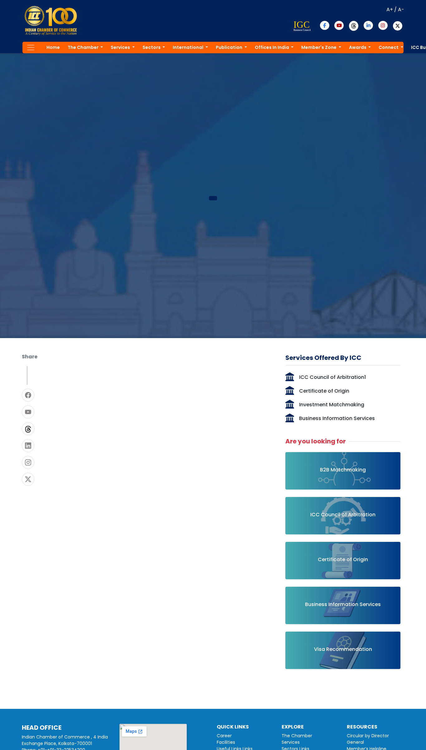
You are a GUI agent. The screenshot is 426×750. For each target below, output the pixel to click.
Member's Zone (319, 47)
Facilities (226, 742)
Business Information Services (337, 418)
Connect (389, 47)
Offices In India (272, 47)
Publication (229, 47)
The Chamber (83, 47)
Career (224, 736)
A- (401, 9)
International (188, 47)
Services (121, 47)
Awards (358, 47)
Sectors (152, 47)
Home (53, 47)
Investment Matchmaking (331, 404)
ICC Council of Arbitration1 (332, 377)
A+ (389, 9)
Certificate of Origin (324, 390)
